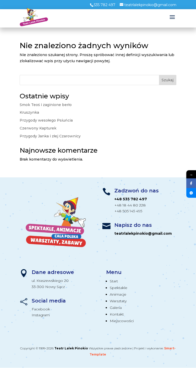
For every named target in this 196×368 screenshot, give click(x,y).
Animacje (118, 294)
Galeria (116, 307)
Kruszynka (29, 112)
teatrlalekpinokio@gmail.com (143, 233)
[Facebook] (191, 183)
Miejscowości (122, 321)
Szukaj (168, 80)
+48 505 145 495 (128, 211)
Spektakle (118, 287)
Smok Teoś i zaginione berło (46, 104)
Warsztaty (118, 301)
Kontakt (117, 314)
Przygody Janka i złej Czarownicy (50, 136)
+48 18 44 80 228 (130, 205)
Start (114, 281)
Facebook (41, 309)
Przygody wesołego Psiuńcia (46, 120)
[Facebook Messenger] (191, 193)
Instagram (41, 315)
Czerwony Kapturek (38, 128)
